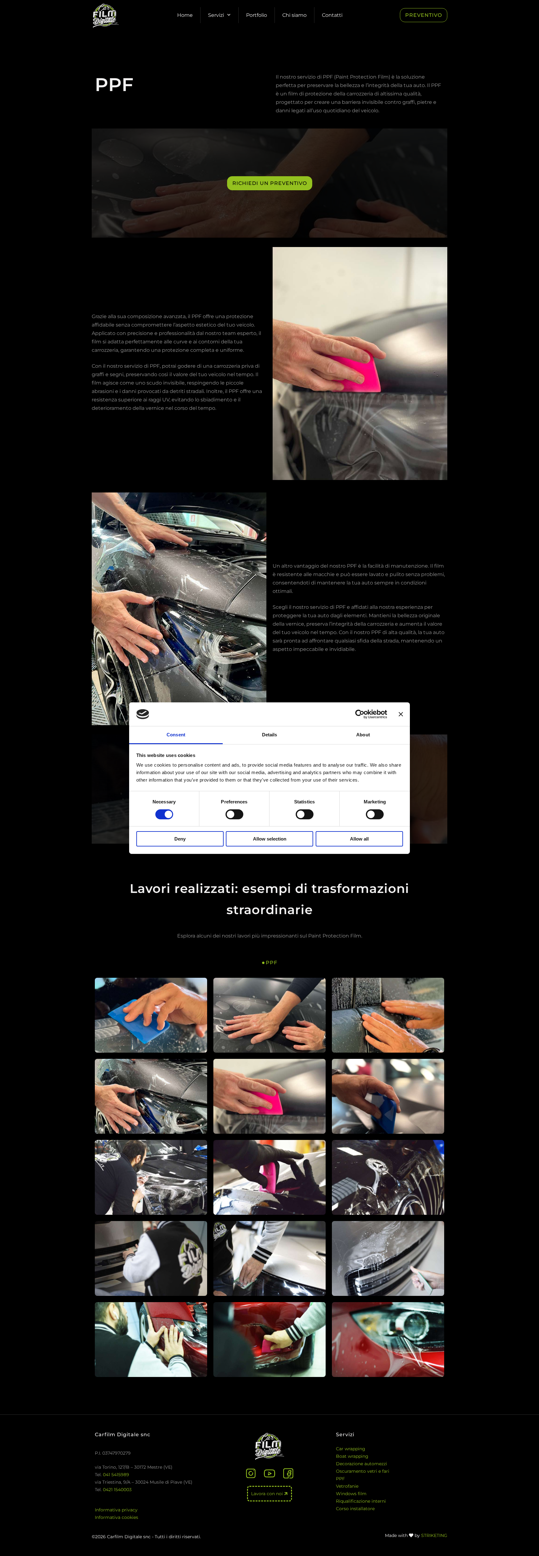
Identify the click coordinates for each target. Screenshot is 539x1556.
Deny (180, 838)
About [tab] (363, 734)
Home (185, 15)
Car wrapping (350, 1449)
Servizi (216, 15)
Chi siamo (294, 15)
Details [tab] (269, 734)
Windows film (351, 1493)
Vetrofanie (347, 1486)
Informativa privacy (116, 1510)
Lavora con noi (267, 1493)
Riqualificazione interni (361, 1501)
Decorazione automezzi (361, 1463)
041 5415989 (116, 1474)
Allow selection (269, 838)
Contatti (332, 15)
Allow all (359, 838)
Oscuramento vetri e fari (362, 1471)
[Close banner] (401, 714)
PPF (340, 1478)
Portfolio (256, 15)
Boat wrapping (352, 1456)
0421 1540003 (117, 1489)
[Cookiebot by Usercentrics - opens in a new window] (360, 714)
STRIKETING (434, 1535)
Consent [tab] (176, 734)
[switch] (234, 814)
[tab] (269, 963)
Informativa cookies (116, 1517)
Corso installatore (355, 1508)
